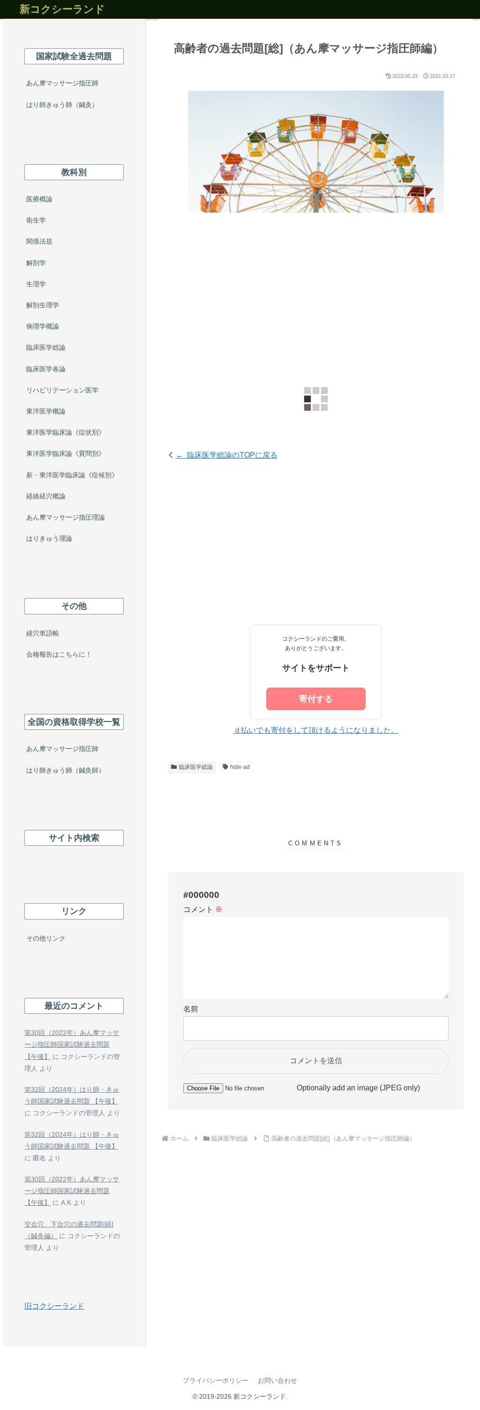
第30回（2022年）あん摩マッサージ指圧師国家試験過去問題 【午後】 (71, 1044)
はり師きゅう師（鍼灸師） (65, 770)
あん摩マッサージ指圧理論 (65, 517)
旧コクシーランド (54, 1306)
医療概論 (39, 199)
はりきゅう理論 (49, 538)
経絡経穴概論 (46, 496)
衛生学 (36, 220)
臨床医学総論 (196, 767)
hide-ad (240, 767)
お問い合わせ (277, 1380)
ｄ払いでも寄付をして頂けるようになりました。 (315, 730)
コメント (203, 909)
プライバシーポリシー (215, 1380)
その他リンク (46, 938)
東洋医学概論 (46, 411)
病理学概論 (42, 326)
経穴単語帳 (42, 633)
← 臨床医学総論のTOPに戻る (227, 455)
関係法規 (39, 241)
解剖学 (36, 263)
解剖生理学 (42, 305)
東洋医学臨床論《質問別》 (65, 453)
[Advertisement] (316, 299)
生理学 (36, 284)
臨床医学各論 (46, 369)
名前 (190, 1009)
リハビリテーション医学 (62, 390)
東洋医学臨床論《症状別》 (65, 432)
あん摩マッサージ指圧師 (62, 83)
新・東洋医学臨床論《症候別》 (72, 475)
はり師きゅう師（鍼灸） (62, 104)
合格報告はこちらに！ (59, 654)
